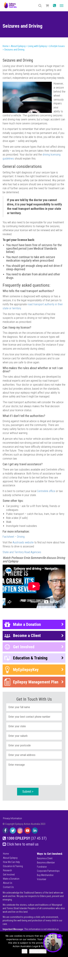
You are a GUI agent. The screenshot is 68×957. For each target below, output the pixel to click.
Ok (24, 951)
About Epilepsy (10, 857)
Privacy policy (38, 951)
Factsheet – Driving (14, 536)
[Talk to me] (53, 942)
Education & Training (13, 866)
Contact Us (8, 887)
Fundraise (42, 866)
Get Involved (9, 874)
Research (7, 870)
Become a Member (46, 862)
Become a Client (44, 858)
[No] (63, 944)
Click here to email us (22, 844)
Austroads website (23, 542)
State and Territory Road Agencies (22, 552)
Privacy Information (12, 818)
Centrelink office (46, 491)
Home (6, 853)
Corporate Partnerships (48, 871)
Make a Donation (11, 878)
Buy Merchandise (45, 875)
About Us (7, 883)
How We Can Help (11, 862)
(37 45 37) (27, 838)
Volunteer (41, 879)
